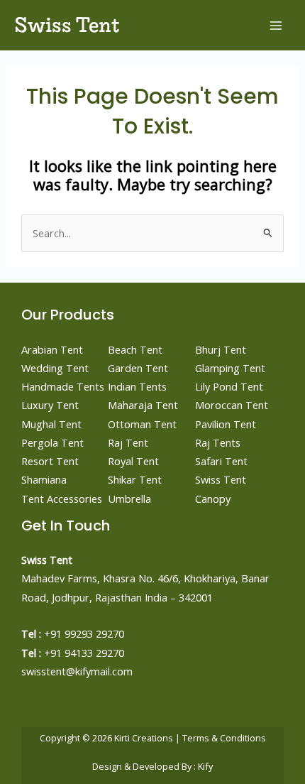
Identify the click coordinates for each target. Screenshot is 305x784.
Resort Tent (50, 461)
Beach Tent (135, 349)
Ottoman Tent (142, 424)
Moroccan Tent (231, 405)
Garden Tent (138, 368)
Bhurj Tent (220, 349)
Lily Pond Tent (229, 386)
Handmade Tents (62, 386)
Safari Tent (221, 461)
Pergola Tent (52, 442)
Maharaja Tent (143, 405)
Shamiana (44, 479)
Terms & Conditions (224, 737)
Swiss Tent (66, 24)
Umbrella (129, 498)
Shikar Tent (135, 479)
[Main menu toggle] (276, 25)
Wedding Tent (55, 368)
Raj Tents (217, 442)
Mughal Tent (51, 424)
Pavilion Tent (225, 424)
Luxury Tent (50, 405)
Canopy (213, 498)
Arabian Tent (52, 349)
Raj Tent (128, 442)
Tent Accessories (61, 498)
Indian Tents (137, 386)
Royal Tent (133, 461)
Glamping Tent (230, 368)
